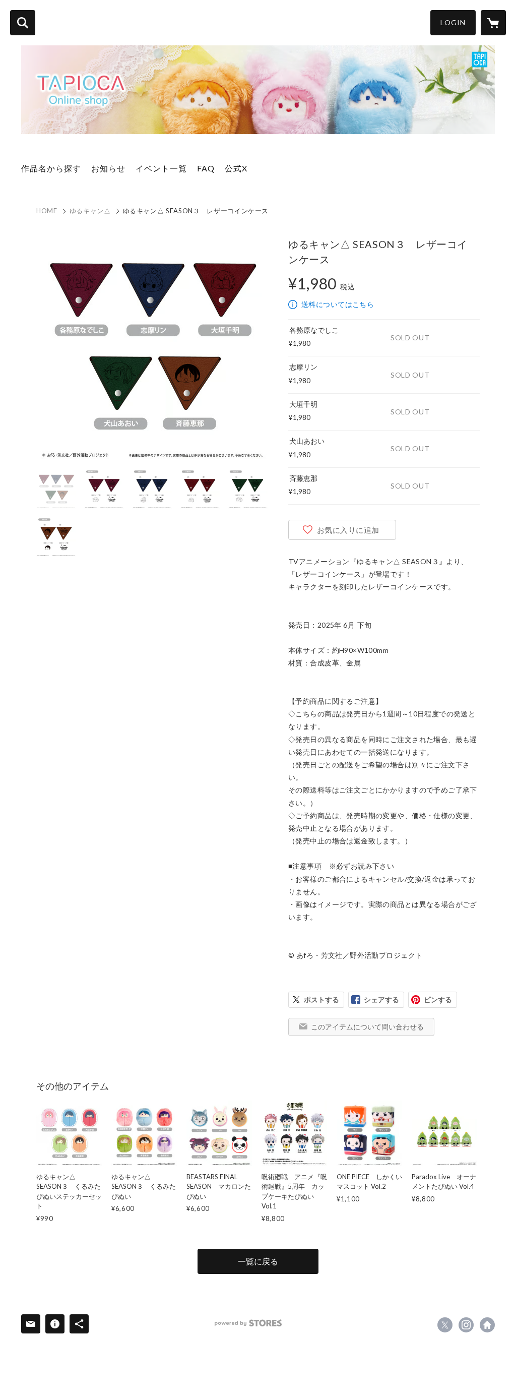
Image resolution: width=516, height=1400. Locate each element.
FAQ (206, 168)
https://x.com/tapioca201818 (445, 1324)
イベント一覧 (161, 168)
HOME (46, 211)
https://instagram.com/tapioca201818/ (466, 1324)
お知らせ (108, 168)
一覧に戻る (258, 1261)
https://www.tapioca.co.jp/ (487, 1324)
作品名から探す (51, 168)
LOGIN (453, 22)
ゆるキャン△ (90, 211)
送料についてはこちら (337, 304)
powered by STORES (248, 1323)
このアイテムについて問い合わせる (367, 1026)
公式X (236, 168)
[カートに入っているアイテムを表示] (493, 22)
